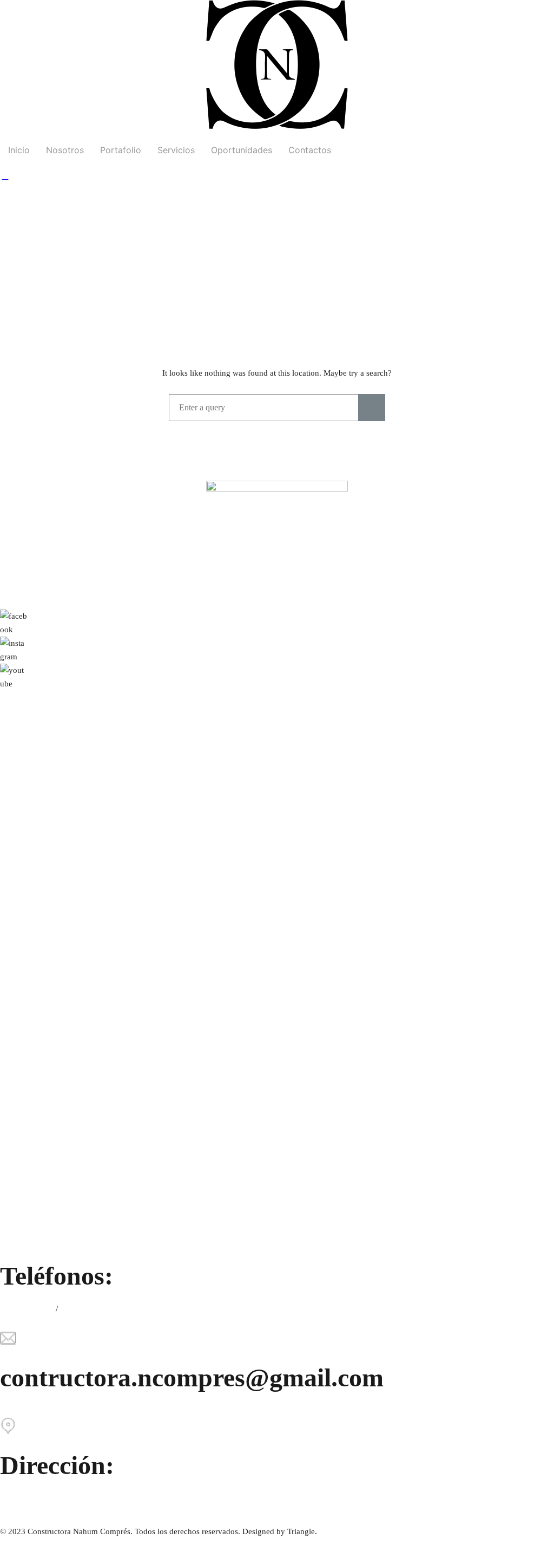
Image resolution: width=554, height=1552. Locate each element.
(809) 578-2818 (27, 1309)
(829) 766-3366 (87, 1309)
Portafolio (120, 150)
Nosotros (65, 150)
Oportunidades (241, 150)
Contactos (309, 150)
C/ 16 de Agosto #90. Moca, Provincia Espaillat (80, 1498)
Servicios (176, 150)
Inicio (19, 150)
